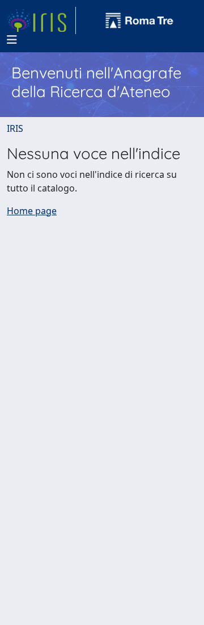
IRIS (15, 128)
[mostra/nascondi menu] (12, 39)
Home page (32, 211)
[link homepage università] (139, 20)
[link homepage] (41, 20)
